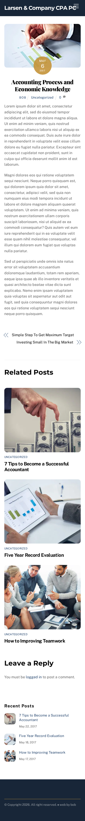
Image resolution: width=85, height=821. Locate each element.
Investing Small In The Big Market (45, 342)
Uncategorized (42, 97)
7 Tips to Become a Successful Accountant (44, 717)
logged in (34, 677)
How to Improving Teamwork (34, 641)
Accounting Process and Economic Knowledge (42, 85)
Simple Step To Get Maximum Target (43, 335)
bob (22, 97)
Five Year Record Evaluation (34, 555)
